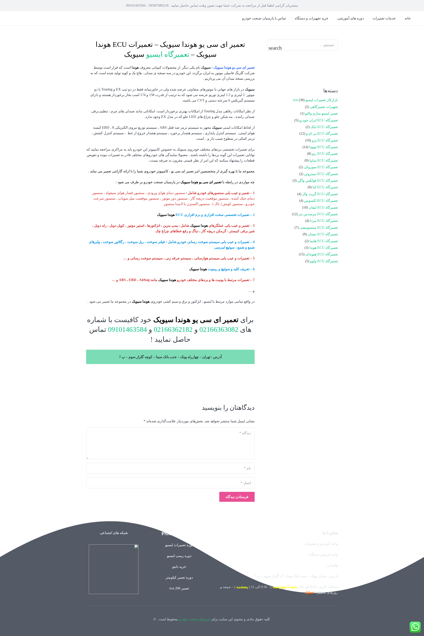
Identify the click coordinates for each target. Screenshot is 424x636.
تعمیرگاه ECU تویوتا (323, 147)
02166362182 (172, 329)
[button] (369, 18)
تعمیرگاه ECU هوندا (323, 247)
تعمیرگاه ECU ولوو (324, 261)
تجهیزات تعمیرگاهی (324, 107)
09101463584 (126, 329)
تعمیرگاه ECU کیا (325, 187)
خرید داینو (179, 566)
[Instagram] (314, 69)
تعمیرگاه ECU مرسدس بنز (318, 214)
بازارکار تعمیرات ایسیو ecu (315, 100)
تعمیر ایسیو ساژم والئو (321, 113)
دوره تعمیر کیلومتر (179, 577)
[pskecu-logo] (113, 569)
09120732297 (297, 554)
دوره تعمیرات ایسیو (179, 545)
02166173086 (274, 554)
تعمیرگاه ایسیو (167, 54)
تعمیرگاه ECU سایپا (323, 160)
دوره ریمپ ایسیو (179, 556)
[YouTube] (330, 69)
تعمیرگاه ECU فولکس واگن (317, 180)
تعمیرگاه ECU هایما (324, 241)
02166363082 (218, 329)
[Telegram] (284, 69)
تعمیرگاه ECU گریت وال (320, 194)
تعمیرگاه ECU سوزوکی (321, 167)
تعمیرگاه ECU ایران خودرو (318, 120)
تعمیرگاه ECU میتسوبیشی (318, 227)
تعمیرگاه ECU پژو (325, 140)
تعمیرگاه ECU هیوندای (321, 254)
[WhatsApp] (299, 69)
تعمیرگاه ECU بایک (324, 127)
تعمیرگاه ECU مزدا (324, 221)
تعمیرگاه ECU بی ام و (322, 133)
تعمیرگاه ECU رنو (325, 153)
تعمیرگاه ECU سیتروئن (321, 174)
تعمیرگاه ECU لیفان (323, 207)
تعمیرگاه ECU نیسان (323, 234)
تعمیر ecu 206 (179, 588)
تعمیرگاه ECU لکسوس (321, 200)
